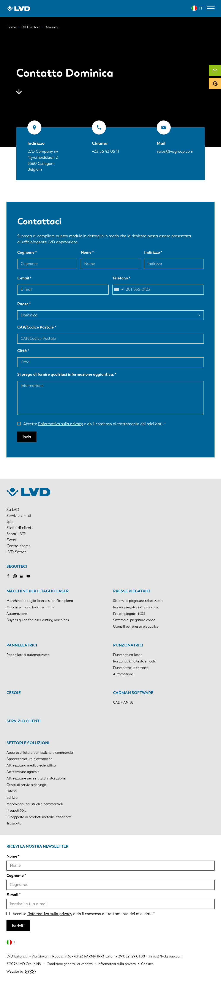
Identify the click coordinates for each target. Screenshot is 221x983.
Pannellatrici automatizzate (27, 655)
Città (22, 350)
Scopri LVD (16, 533)
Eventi (11, 539)
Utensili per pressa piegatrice (136, 626)
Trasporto (13, 823)
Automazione (16, 614)
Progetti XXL (16, 810)
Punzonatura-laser (127, 655)
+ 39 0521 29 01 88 (130, 956)
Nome (86, 252)
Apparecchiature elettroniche (29, 759)
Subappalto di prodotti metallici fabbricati (38, 817)
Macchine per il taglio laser (37, 591)
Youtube (28, 576)
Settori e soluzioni (27, 743)
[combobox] (118, 289)
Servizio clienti (18, 515)
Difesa (11, 791)
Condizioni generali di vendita (70, 964)
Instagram (15, 576)
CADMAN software (133, 692)
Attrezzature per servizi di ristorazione (36, 778)
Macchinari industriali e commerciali (34, 804)
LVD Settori (16, 552)
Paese (22, 303)
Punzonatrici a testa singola (134, 661)
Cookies (147, 964)
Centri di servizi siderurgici (26, 785)
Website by (15, 971)
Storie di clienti (19, 527)
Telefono (120, 278)
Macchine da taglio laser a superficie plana (39, 601)
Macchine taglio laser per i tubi (30, 607)
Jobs (10, 521)
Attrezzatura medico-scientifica (31, 765)
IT (200, 8)
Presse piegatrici (131, 591)
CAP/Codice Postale (35, 327)
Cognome (26, 252)
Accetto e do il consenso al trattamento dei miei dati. (93, 424)
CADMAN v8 (123, 702)
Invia (27, 437)
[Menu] (211, 8)
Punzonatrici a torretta (130, 668)
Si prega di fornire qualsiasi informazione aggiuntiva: (65, 374)
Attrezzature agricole (22, 772)
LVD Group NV (29, 964)
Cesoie (13, 692)
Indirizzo (152, 252)
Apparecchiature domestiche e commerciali (40, 752)
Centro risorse (18, 546)
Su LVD (12, 509)
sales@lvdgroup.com (175, 151)
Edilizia (11, 797)
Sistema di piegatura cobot (134, 620)
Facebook (8, 576)
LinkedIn (21, 576)
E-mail (23, 278)
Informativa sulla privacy (117, 964)
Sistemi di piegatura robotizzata (138, 601)
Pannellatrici (21, 645)
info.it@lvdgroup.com (165, 956)
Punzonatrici (128, 645)
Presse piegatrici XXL (129, 614)
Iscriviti (18, 925)
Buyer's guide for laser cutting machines (37, 620)
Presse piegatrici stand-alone (135, 607)
